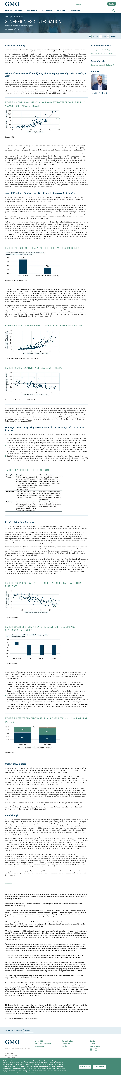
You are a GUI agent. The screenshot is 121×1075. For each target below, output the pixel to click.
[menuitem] (15, 10)
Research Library (68, 1041)
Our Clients (66, 1043)
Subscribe (95, 36)
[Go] (113, 10)
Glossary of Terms (10, 1057)
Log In (111, 4)
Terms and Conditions (11, 1055)
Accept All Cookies (99, 1066)
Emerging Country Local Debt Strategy (102, 53)
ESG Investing (40, 1046)
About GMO (39, 1041)
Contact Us (102, 4)
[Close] (118, 1066)
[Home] (12, 4)
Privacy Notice (9, 1053)
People (64, 1046)
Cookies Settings (85, 1066)
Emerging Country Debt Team (101, 65)
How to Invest (95, 1046)
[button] (99, 82)
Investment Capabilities (43, 1043)
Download (113, 36)
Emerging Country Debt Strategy (100, 50)
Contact (93, 1043)
